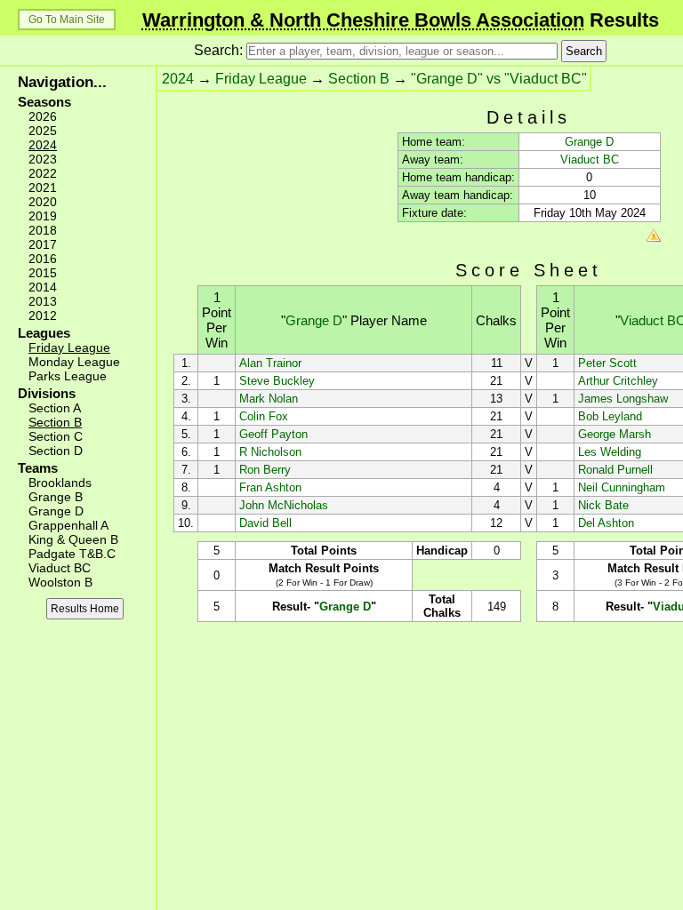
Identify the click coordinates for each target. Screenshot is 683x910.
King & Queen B (73, 539)
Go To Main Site (66, 19)
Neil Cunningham (621, 487)
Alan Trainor (270, 363)
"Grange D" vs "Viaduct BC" (499, 78)
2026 (42, 116)
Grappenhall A (68, 525)
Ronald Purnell (615, 469)
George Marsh (614, 434)
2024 (42, 145)
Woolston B (60, 582)
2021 (42, 187)
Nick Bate (603, 505)
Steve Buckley (277, 380)
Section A (54, 408)
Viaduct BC (59, 568)
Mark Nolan (268, 398)
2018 (42, 230)
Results (400, 20)
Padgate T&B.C (72, 554)
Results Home (85, 609)
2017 (42, 244)
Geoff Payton (273, 434)
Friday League (69, 347)
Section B (55, 422)
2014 (42, 287)
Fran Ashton (270, 487)
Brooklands (60, 482)
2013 (42, 301)
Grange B (55, 497)
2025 (42, 131)
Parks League (67, 376)
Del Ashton (606, 523)
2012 (42, 315)
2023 (42, 159)
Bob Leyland (610, 416)
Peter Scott (607, 363)
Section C (55, 436)
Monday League (74, 362)
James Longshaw (623, 398)
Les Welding (609, 452)
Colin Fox (263, 416)
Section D (55, 450)
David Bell (265, 523)
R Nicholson (270, 452)
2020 (42, 202)
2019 (42, 216)
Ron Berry (265, 469)
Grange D (56, 511)
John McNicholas (283, 505)
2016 (42, 258)
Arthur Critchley (618, 380)
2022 (42, 173)
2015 (42, 273)
